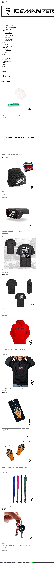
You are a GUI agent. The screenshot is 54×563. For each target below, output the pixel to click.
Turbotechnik (4, 51)
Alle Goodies (4, 64)
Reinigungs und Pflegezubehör (7, 58)
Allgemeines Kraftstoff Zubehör (9, 40)
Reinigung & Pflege (4, 56)
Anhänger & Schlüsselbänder (6, 61)
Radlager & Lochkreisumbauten (9, 34)
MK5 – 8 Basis (7, 24)
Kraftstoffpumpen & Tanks (8, 38)
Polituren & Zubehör (5, 57)
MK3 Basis (6, 23)
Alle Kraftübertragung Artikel (8, 46)
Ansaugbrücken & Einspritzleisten (9, 39)
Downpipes (6, 48)
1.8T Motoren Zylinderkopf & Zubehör (11, 27)
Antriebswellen (5, 30)
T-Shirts (4, 66)
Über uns (3, 73)
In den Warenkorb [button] (4, 158)
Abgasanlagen (6, 49)
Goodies (3, 60)
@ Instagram (4, 70)
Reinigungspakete (5, 59)
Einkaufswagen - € (4, 1)
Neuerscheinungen (4, 19)
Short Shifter (6, 44)
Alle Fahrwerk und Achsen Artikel (9, 25)
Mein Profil (3, 2)
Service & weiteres (4, 69)
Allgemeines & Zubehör (8, 50)
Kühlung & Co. (5, 54)
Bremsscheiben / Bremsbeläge (8, 33)
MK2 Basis (6, 22)
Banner (4, 62)
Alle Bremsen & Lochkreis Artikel (9, 35)
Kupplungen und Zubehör (8, 45)
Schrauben (4, 42)
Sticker (4, 63)
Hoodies (4, 67)
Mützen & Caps (5, 65)
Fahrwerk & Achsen (5, 21)
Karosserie (4, 41)
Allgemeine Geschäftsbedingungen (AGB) (8, 76)
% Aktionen (3, 68)
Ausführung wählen (4, 197)
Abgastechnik (5, 47)
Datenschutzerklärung (6, 75)
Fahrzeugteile (3, 20)
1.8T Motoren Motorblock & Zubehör (11, 28)
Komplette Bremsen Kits (8, 31)
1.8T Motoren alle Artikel (9, 29)
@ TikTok (4, 71)
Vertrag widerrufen (27, 561)
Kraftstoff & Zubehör (5, 36)
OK (32, 562)
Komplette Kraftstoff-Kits (8, 37)
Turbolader (6, 52)
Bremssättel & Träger (7, 32)
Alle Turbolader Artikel (8, 53)
